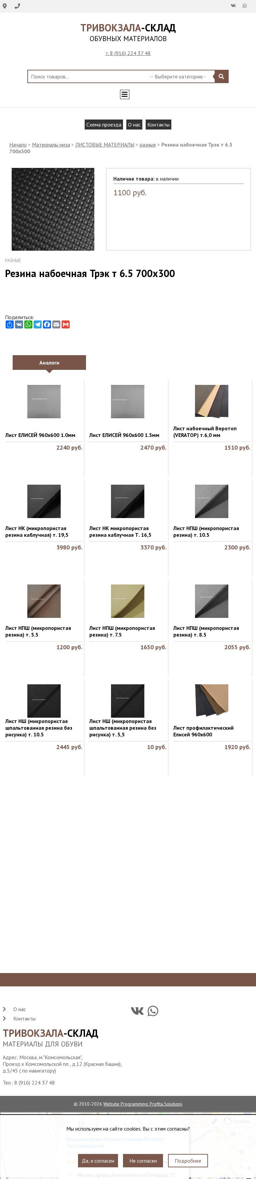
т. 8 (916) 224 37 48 (128, 53)
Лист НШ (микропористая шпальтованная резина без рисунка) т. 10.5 (38, 728)
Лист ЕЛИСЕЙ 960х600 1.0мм (40, 435)
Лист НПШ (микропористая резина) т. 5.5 (38, 631)
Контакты (158, 124)
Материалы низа (51, 144)
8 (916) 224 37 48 (34, 1082)
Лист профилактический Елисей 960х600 (203, 731)
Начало (18, 144)
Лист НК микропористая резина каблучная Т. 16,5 (120, 531)
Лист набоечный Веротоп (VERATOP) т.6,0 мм (205, 431)
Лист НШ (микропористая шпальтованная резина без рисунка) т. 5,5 (122, 728)
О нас (134, 124)
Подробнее (188, 1160)
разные (148, 144)
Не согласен (143, 1160)
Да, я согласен (98, 1160)
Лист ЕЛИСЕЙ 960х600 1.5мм (124, 435)
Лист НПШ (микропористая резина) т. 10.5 (206, 531)
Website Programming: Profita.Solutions (142, 1104)
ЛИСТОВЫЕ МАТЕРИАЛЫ (104, 144)
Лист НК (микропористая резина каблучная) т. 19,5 (36, 531)
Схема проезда (103, 124)
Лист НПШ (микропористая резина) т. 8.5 (206, 631)
